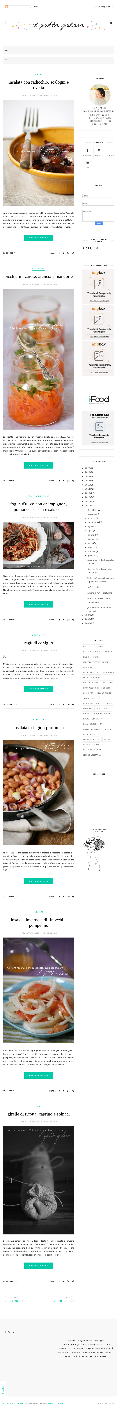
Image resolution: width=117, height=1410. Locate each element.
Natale (38, 1106)
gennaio (91, 555)
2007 (87, 623)
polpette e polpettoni (93, 719)
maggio (91, 539)
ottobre (91, 518)
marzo (90, 547)
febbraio (92, 551)
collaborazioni (90, 683)
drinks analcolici (91, 672)
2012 (87, 497)
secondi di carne (104, 693)
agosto (91, 526)
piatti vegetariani (91, 688)
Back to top (105, 1401)
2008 (87, 619)
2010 (87, 505)
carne (98, 652)
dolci (85, 646)
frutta (107, 739)
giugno (91, 534)
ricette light (102, 708)
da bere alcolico (91, 744)
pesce (95, 657)
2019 (87, 472)
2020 (87, 468)
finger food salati (91, 677)
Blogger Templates (14, 1401)
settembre (93, 522)
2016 (87, 484)
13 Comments (10, 896)
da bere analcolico (102, 714)
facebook (87, 155)
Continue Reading (38, 238)
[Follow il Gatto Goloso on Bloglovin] (94, 871)
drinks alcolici (90, 734)
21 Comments (10, 253)
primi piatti (88, 693)
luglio (90, 530)
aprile (90, 543)
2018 (87, 476)
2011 (87, 501)
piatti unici (108, 729)
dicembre (92, 509)
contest (108, 703)
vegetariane (97, 646)
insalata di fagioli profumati (38, 727)
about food (88, 667)
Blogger (100, 1338)
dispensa (87, 652)
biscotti (106, 688)
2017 (87, 480)
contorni (38, 720)
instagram (99, 155)
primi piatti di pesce (92, 703)
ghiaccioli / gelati (91, 729)
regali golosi (89, 724)
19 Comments (10, 1279)
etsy (87, 167)
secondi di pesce (90, 698)
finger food (38, 268)
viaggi (86, 714)
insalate (38, 74)
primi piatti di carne (38, 496)
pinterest (111, 155)
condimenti (38, 635)
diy (101, 724)
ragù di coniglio (38, 642)
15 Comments (10, 480)
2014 (87, 488)
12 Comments (10, 704)
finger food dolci (91, 739)
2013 (87, 493)
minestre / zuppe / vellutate (95, 662)
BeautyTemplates (55, 1401)
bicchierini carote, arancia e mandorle (38, 276)
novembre (92, 514)
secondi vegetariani (92, 755)
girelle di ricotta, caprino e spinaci (39, 1113)
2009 (87, 615)
